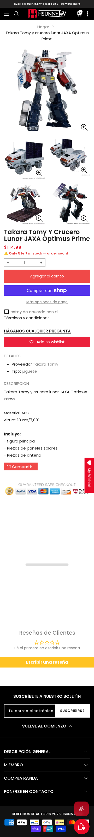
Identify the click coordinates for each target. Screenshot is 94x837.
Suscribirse (72, 710)
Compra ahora (70, 3)
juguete (29, 371)
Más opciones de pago (47, 302)
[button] (6, 13)
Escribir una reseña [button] (47, 662)
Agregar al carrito (47, 276)
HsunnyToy (72, 813)
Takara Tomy (45, 364)
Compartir (22, 466)
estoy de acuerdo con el (34, 311)
